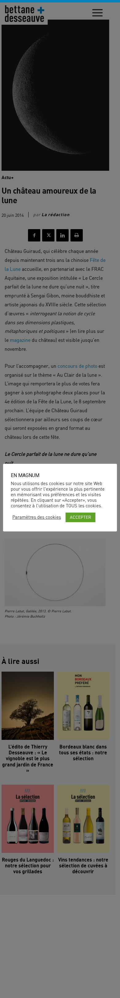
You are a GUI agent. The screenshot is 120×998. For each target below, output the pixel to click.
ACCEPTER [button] (80, 517)
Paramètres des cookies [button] (36, 517)
